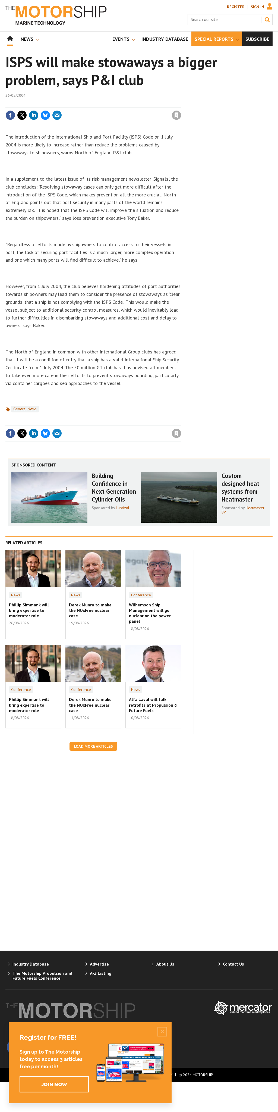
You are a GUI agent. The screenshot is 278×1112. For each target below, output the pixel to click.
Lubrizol (122, 507)
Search (267, 19)
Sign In (257, 7)
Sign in (112, 104)
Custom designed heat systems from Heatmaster (240, 487)
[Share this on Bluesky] (45, 115)
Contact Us (233, 964)
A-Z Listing (100, 973)
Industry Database (30, 964)
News (15, 595)
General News (25, 408)
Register (236, 7)
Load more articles (93, 746)
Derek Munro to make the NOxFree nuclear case (90, 610)
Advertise (99, 964)
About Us (165, 964)
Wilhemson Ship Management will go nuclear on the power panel (150, 613)
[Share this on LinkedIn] (34, 115)
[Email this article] (57, 115)
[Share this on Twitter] (22, 115)
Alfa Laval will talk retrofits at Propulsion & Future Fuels (153, 705)
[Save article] (176, 115)
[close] (180, 104)
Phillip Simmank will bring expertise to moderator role (29, 610)
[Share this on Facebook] (10, 115)
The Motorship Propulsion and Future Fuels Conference (42, 975)
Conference (141, 595)
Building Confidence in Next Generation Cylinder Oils (114, 487)
